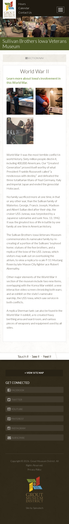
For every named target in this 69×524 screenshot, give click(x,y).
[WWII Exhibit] (20, 130)
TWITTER (16, 399)
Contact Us (25, 12)
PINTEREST (17, 418)
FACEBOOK (17, 390)
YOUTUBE (17, 409)
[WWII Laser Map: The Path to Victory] (20, 100)
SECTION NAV (35, 58)
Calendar (23, 8)
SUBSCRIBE (18, 437)
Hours (22, 3)
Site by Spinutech (34, 508)
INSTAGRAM (18, 428)
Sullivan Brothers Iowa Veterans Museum (34, 43)
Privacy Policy (34, 469)
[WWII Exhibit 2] (49, 100)
